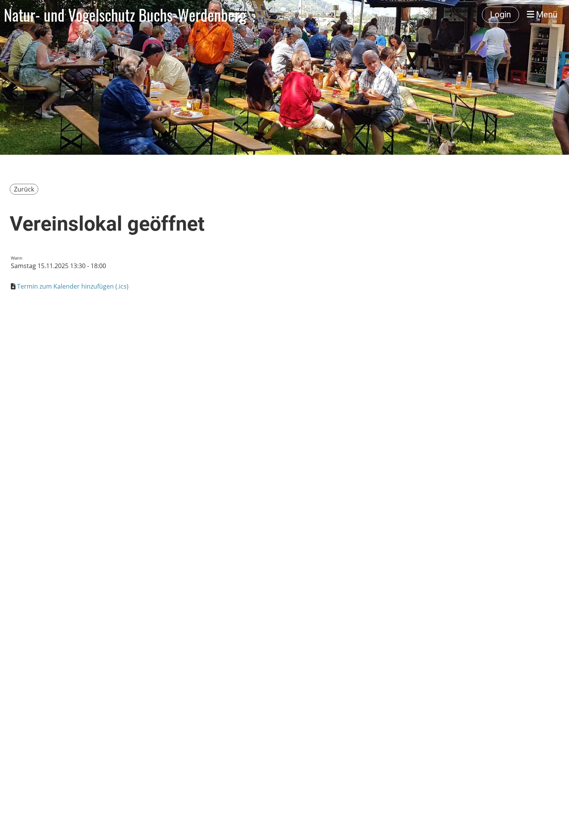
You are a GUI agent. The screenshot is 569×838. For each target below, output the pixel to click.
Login (500, 14)
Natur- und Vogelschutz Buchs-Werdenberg (125, 15)
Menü (545, 14)
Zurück (24, 189)
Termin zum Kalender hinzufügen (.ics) (73, 286)
